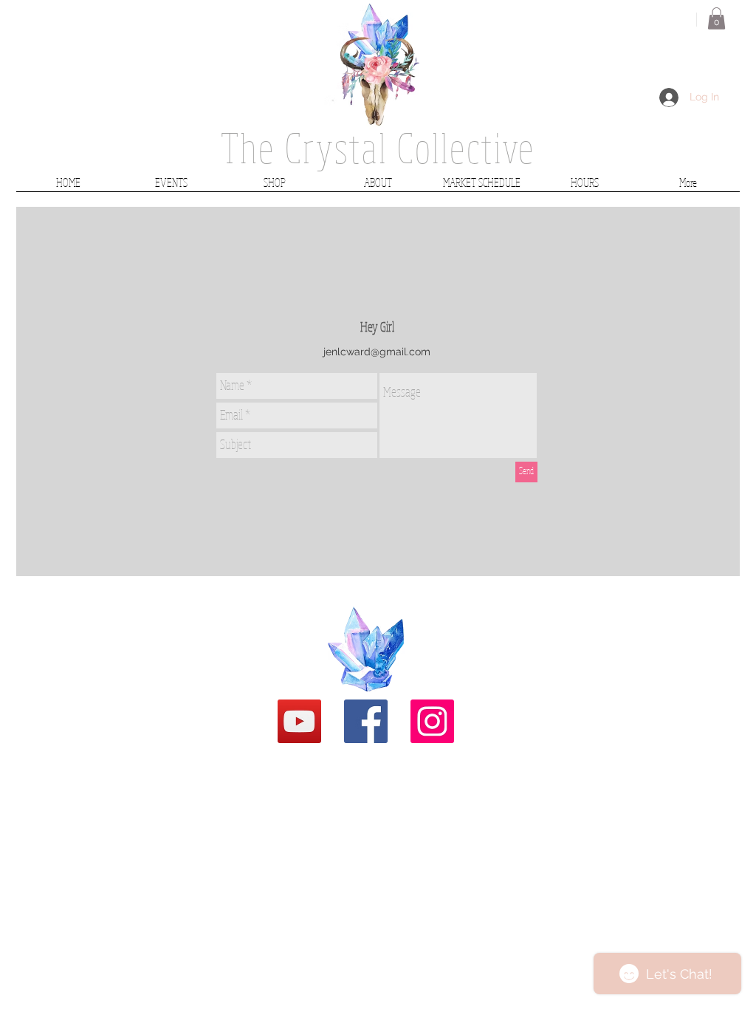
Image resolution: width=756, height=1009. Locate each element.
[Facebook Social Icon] (366, 721)
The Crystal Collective (378, 147)
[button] (716, 18)
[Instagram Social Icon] (432, 721)
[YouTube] (299, 721)
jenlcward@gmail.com (376, 352)
